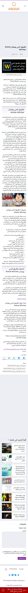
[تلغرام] (15, 575)
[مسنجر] (19, 358)
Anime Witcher (21, 299)
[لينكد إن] (12, 575)
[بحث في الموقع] (3, 6)
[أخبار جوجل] (9, 575)
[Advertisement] (14, 28)
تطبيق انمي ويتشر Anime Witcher (16, 365)
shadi (21, 54)
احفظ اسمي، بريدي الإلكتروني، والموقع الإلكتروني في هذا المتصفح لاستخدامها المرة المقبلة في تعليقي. (14, 553)
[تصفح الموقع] (25, 6)
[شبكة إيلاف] (14, 6)
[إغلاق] (3, 590)
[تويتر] (9, 358)
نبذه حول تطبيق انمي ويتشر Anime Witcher (14, 371)
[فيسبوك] (24, 358)
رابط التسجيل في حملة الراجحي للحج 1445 (15, 590)
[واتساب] (14, 358)
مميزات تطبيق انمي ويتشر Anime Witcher (14, 368)
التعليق (24, 531)
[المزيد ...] (4, 358)
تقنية (12, 440)
